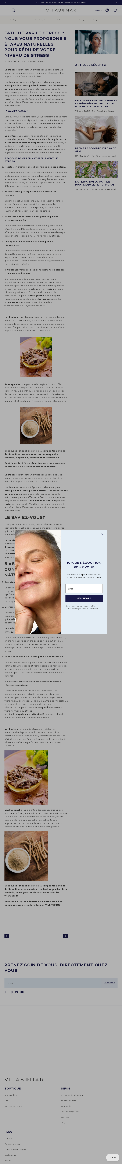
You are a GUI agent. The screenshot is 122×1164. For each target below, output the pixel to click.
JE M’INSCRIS (84, 598)
